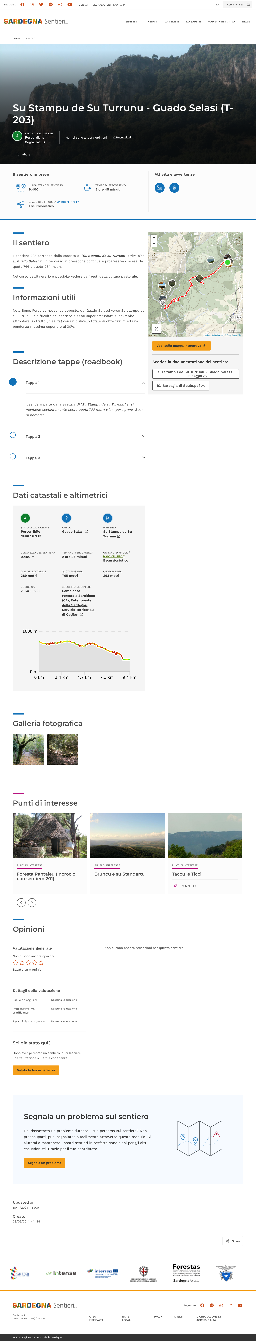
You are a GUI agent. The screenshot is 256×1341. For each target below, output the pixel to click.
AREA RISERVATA (96, 1318)
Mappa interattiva (221, 21)
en (218, 4)
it (213, 4)
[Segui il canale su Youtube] (69, 4)
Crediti (179, 1316)
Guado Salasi (73, 531)
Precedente (21, 906)
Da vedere (171, 21)
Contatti (84, 4)
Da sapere (193, 21)
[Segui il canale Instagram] (230, 1305)
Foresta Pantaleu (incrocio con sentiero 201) (46, 876)
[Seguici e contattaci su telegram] (50, 4)
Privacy (156, 1316)
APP (122, 4)
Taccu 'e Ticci (186, 874)
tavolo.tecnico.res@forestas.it (30, 1318)
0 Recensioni (122, 137)
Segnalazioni (102, 4)
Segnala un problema (44, 1163)
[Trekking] (160, 188)
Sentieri (131, 21)
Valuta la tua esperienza (36, 1070)
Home (17, 38)
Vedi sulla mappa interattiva (179, 346)
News (246, 21)
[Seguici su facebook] (22, 4)
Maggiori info (33, 142)
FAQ (115, 4)
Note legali (126, 1318)
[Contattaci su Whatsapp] (60, 4)
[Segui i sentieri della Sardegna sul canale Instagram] (32, 4)
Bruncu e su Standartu (119, 874)
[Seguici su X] (41, 4)
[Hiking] (174, 188)
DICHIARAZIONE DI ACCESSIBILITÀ (208, 1318)
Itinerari (150, 21)
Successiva (32, 906)
